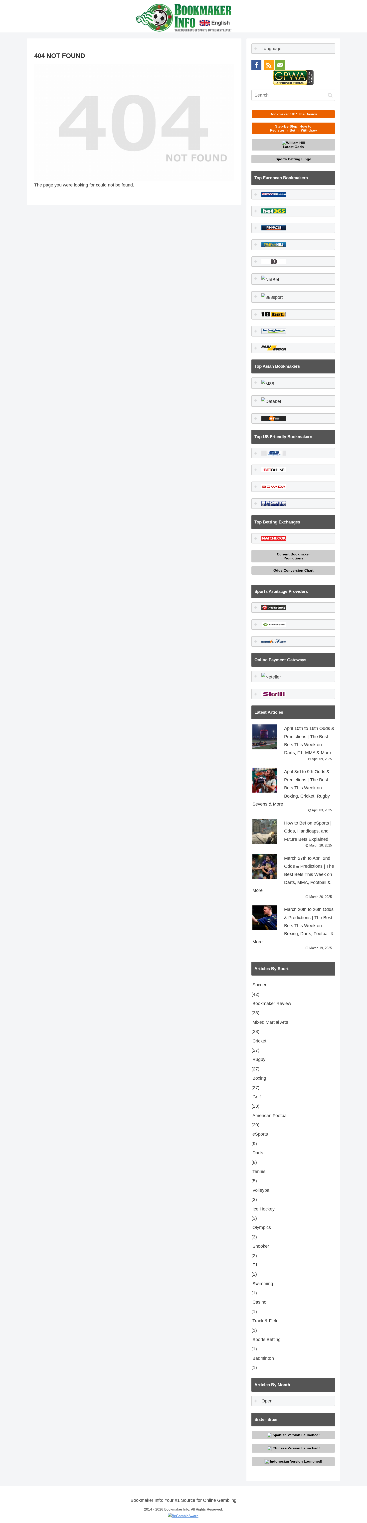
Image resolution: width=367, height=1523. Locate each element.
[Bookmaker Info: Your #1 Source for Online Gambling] (183, 17)
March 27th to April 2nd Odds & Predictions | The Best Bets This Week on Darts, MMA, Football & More (293, 877)
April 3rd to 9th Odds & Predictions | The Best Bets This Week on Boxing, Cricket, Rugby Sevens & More (292, 790)
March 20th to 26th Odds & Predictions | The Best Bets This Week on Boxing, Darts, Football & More (293, 928)
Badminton (263, 1358)
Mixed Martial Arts (270, 1022)
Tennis (258, 1171)
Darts (257, 1152)
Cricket (259, 1040)
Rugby (258, 1059)
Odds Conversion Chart (293, 570)
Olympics (261, 1227)
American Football (270, 1115)
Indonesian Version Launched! (295, 1461)
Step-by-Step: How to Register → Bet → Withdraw (293, 128)
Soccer (259, 984)
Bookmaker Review (271, 1003)
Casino (259, 1302)
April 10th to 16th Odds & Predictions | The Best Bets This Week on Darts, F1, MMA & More (309, 743)
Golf (256, 1096)
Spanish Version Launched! (296, 1435)
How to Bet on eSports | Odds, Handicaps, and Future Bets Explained (308, 834)
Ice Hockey (263, 1208)
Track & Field (265, 1320)
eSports (260, 1134)
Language (270, 48)
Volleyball (261, 1190)
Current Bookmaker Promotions (293, 556)
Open (266, 1400)
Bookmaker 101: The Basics (293, 114)
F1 (255, 1264)
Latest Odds (293, 147)
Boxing (259, 1078)
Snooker (260, 1246)
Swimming (262, 1283)
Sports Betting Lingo (293, 159)
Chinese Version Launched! (296, 1448)
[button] (330, 95)
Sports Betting (266, 1339)
